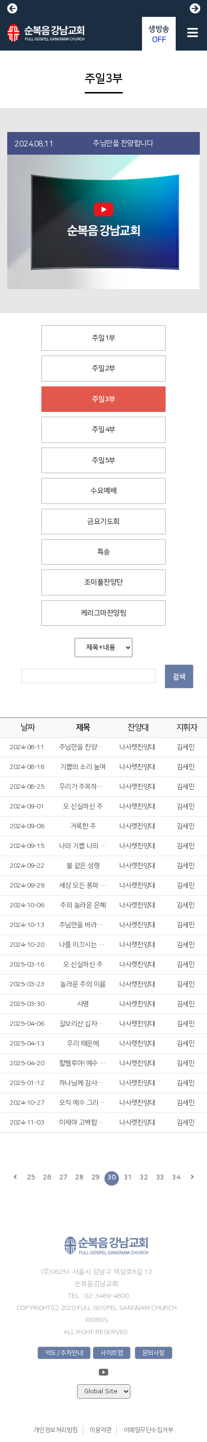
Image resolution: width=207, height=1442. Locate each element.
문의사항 (153, 1352)
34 (176, 1177)
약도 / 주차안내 (64, 1352)
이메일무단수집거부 (149, 1430)
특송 (103, 552)
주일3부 (104, 399)
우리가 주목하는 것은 (83, 787)
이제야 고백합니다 (83, 1122)
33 (160, 1177)
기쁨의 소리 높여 (83, 767)
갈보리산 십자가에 (83, 1024)
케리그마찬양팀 (104, 613)
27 (63, 1177)
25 (31, 1177)
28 (79, 1177)
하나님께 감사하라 (83, 1083)
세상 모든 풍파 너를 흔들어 (83, 885)
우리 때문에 (83, 1043)
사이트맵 (112, 1352)
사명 (83, 1004)
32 (144, 1177)
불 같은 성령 (83, 866)
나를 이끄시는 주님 (83, 945)
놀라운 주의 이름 (83, 984)
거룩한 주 (83, 826)
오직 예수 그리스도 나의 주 (83, 1103)
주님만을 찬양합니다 (83, 747)
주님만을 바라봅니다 (83, 925)
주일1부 (104, 338)
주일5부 (104, 460)
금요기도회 (103, 521)
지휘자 (186, 727)
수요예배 (103, 491)
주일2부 (104, 368)
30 (111, 1177)
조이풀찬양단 (103, 582)
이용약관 (101, 1430)
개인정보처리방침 (56, 1430)
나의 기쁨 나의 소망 (83, 846)
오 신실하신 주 (83, 806)
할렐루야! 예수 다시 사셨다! (83, 1063)
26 (47, 1177)
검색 (179, 677)
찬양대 (138, 727)
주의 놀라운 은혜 (83, 905)
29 (95, 1177)
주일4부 (104, 429)
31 (128, 1177)
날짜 (28, 727)
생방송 (158, 34)
